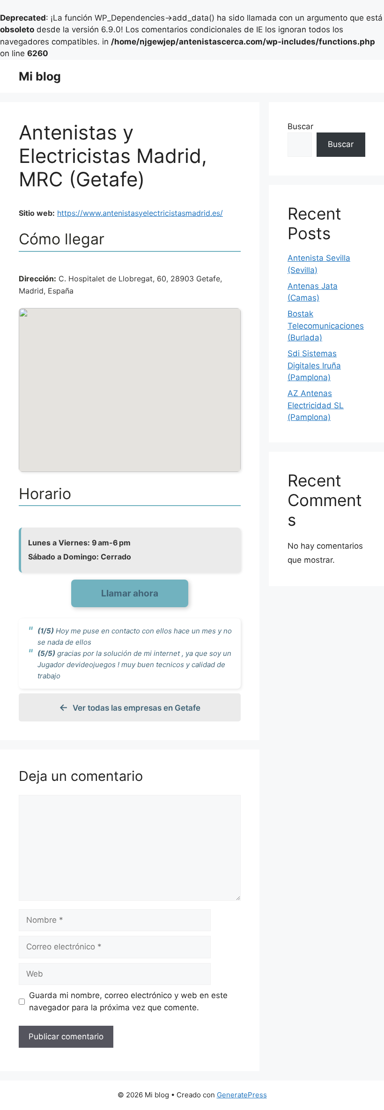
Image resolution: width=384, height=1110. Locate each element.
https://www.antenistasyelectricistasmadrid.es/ (140, 213)
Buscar (300, 126)
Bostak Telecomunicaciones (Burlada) (326, 325)
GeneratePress (242, 1094)
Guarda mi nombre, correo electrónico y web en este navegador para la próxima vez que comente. (128, 1001)
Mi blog (40, 76)
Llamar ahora (129, 593)
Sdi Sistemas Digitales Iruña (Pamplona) (314, 365)
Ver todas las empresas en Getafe (136, 708)
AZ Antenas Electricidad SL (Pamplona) (316, 405)
